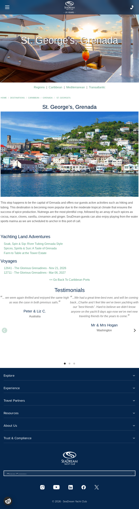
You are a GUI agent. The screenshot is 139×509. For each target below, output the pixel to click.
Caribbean (55, 87)
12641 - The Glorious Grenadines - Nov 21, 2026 (35, 268)
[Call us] (131, 7)
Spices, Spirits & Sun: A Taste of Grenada (30, 248)
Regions (39, 87)
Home (4, 98)
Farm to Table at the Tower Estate (25, 253)
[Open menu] (7, 7)
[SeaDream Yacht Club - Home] (69, 458)
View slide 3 (74, 363)
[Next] (134, 330)
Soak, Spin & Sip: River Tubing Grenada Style (33, 243)
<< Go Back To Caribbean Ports (69, 279)
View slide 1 (65, 363)
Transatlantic (97, 87)
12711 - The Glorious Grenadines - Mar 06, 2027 (35, 272)
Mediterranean (75, 87)
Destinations (17, 98)
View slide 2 (69, 363)
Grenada (47, 98)
